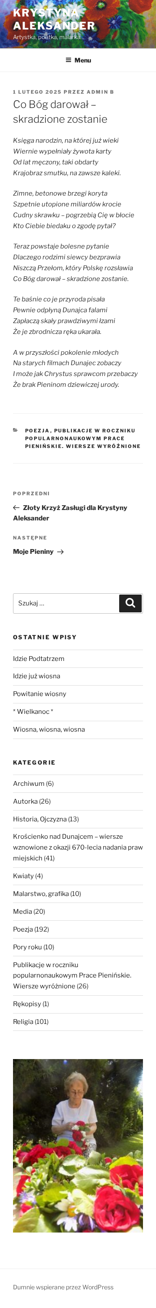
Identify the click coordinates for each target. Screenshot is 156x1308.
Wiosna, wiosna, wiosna (49, 729)
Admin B (100, 92)
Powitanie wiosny (39, 694)
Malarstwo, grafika (41, 894)
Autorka (25, 801)
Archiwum (29, 784)
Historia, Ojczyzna (40, 819)
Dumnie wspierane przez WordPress (63, 1287)
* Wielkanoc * (33, 712)
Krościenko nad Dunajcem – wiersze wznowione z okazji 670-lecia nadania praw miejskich (78, 847)
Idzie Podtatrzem (39, 659)
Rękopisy (27, 1004)
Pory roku (27, 947)
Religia (23, 1022)
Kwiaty (23, 876)
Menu (83, 60)
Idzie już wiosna (36, 676)
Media (22, 912)
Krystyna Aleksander (54, 19)
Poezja (37, 431)
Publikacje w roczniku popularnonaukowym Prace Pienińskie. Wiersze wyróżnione (83, 439)
